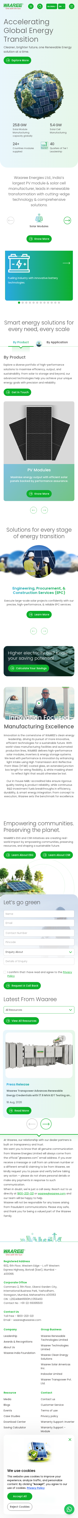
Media (7, 1399)
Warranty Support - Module (53, 1429)
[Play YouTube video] (39, 703)
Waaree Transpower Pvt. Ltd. (56, 1381)
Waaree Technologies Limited (55, 1347)
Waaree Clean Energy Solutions (54, 1357)
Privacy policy (49, 1416)
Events (8, 1410)
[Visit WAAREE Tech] (66, 263)
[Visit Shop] (31, 6)
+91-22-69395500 (31, 1303)
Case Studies (12, 1416)
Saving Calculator (15, 1427)
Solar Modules (39, 226)
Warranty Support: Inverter (57, 1422)
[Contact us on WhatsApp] (69, 1509)
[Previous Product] (33, 510)
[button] (17, 60)
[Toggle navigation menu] (71, 6)
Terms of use (49, 1410)
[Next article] (46, 1124)
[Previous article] (32, 1124)
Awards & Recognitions (18, 1341)
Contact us (48, 1399)
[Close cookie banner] (70, 1439)
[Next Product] (44, 510)
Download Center (15, 1422)
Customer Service (52, 1405)
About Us (9, 1347)
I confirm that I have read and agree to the (39, 974)
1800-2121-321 (25, 1193)
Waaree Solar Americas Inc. (55, 1366)
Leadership (10, 1336)
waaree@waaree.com (52, 1193)
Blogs (7, 1405)
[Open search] (40, 6)
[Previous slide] (11, 220)
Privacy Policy (36, 1488)
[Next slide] (67, 220)
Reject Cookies (20, 1507)
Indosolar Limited (51, 1374)
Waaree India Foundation (19, 1353)
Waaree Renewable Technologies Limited (54, 1338)
